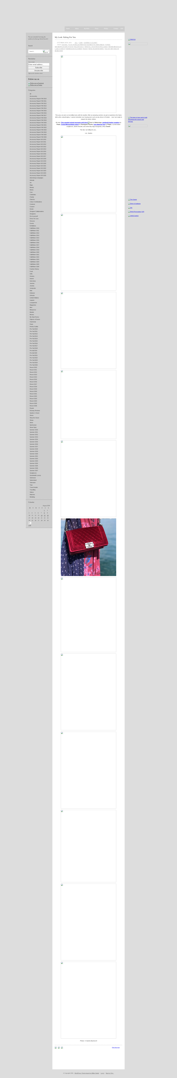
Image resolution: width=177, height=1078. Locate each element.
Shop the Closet (34, 417)
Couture (32, 206)
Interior (32, 278)
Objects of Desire (35, 319)
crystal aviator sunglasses (96, 47)
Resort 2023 (33, 398)
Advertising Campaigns (36, 178)
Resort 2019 (33, 389)
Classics (32, 199)
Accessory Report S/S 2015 (38, 151)
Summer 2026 (34, 468)
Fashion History (34, 269)
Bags (31, 185)
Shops (31, 420)
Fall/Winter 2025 (34, 264)
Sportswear (33, 425)
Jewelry (32, 286)
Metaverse (33, 310)
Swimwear (33, 477)
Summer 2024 (34, 463)
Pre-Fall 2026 (34, 365)
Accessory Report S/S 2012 (38, 144)
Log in (102, 1073)
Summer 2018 (34, 449)
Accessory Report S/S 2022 (38, 168)
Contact (116, 28)
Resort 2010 (33, 367)
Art (30, 182)
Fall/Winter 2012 (34, 233)
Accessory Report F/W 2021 (38, 125)
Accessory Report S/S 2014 (38, 149)
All (30, 94)
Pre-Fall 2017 (34, 345)
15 (44, 515)
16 (48, 515)
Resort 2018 (33, 386)
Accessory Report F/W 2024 (38, 132)
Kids (31, 290)
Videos (32, 492)
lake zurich (60, 49)
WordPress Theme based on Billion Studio (87, 1073)
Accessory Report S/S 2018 (38, 158)
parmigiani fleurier (74, 49)
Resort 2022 (33, 396)
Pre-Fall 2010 (34, 329)
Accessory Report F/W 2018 (38, 118)
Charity (32, 197)
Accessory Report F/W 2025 (38, 134)
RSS (122, 28)
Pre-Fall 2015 (34, 341)
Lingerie (32, 300)
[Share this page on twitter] (62, 1048)
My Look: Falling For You (65, 37)
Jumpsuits (33, 288)
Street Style (33, 427)
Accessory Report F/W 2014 (38, 108)
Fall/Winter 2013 (34, 235)
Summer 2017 (34, 446)
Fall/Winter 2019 (34, 250)
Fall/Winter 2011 (34, 230)
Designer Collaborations (37, 211)
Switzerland (33, 480)
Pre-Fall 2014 (34, 338)
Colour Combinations (36, 202)
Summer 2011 (34, 432)
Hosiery (32, 276)
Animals (32, 180)
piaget (85, 49)
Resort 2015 (33, 379)
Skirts (31, 422)
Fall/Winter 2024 (34, 262)
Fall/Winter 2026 (34, 266)
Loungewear (33, 302)
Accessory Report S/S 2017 (38, 156)
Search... (32, 51)
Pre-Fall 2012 (34, 333)
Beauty (32, 187)
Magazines (33, 305)
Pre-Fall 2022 (34, 357)
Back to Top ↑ (110, 1073)
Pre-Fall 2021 (34, 355)
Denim (31, 209)
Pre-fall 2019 (33, 350)
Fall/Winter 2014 (34, 238)
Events (32, 223)
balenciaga (79, 47)
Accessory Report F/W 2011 (38, 101)
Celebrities (33, 194)
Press (96, 28)
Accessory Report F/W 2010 (38, 98)
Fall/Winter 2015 (34, 240)
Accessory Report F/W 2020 (38, 122)
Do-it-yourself (34, 216)
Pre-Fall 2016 (34, 343)
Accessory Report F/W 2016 (38, 113)
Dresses (32, 221)
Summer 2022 (34, 458)
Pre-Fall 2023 (34, 360)
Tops (31, 485)
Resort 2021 (33, 393)
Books (31, 190)
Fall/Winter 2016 (34, 242)
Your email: (31, 62)
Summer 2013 (34, 437)
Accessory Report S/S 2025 (38, 175)
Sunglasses (33, 473)
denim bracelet (114, 47)
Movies (32, 314)
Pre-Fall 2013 (34, 336)
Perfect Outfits (34, 326)
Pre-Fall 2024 (34, 362)
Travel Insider (34, 487)
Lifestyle (32, 295)
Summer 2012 (34, 434)
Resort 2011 (33, 369)
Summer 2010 (34, 429)
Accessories (33, 96)
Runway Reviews (35, 410)
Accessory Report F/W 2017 (38, 115)
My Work (86, 28)
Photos (106, 28)
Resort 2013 (33, 374)
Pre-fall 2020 (33, 353)
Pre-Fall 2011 (33, 331)
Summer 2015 (34, 441)
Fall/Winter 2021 (34, 254)
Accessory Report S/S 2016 (38, 154)
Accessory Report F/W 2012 (38, 103)
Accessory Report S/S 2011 (38, 142)
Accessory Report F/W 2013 (38, 106)
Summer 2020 (34, 453)
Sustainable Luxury (35, 475)
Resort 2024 (33, 401)
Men (31, 307)
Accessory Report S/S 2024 (38, 173)
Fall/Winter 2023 (34, 259)
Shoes (31, 415)
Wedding (32, 497)
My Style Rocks (34, 317)
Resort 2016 (33, 381)
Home (68, 28)
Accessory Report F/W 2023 (38, 130)
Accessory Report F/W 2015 (38, 110)
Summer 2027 (34, 470)
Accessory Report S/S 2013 (38, 146)
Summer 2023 (34, 461)
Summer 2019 (34, 451)
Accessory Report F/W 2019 (38, 120)
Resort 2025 (33, 403)
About (77, 28)
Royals (32, 408)
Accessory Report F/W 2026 (38, 137)
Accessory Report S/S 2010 (38, 139)
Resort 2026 (33, 405)
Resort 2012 (33, 372)
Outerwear (33, 322)
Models (32, 312)
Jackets (32, 283)
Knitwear (32, 293)
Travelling (32, 489)
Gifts (31, 274)
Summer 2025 (34, 465)
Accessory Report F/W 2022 (38, 127)
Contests (32, 204)
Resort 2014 (33, 377)
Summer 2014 (34, 439)
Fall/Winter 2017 (34, 245)
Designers (33, 214)
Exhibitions (33, 226)
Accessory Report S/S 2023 (38, 170)
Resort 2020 (33, 391)
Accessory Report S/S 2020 (38, 163)
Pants (31, 324)
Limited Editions (34, 298)
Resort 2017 (33, 384)
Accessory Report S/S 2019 (38, 161)
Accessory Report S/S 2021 (38, 166)
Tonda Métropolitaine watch (70, 124)
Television (33, 482)
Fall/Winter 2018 (34, 247)
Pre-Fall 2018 (34, 348)
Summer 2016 (34, 444)
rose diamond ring (96, 49)
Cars (31, 192)
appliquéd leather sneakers (110, 122)
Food (31, 271)
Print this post (116, 1047)
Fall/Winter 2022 (34, 257)
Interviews (33, 281)
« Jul (29, 525)
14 (41, 515)
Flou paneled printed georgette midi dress (86, 45)
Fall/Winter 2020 (34, 252)
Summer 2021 (34, 456)
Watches (32, 494)
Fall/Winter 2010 (34, 228)
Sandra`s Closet (34, 413)
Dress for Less (34, 218)
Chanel (65, 45)
